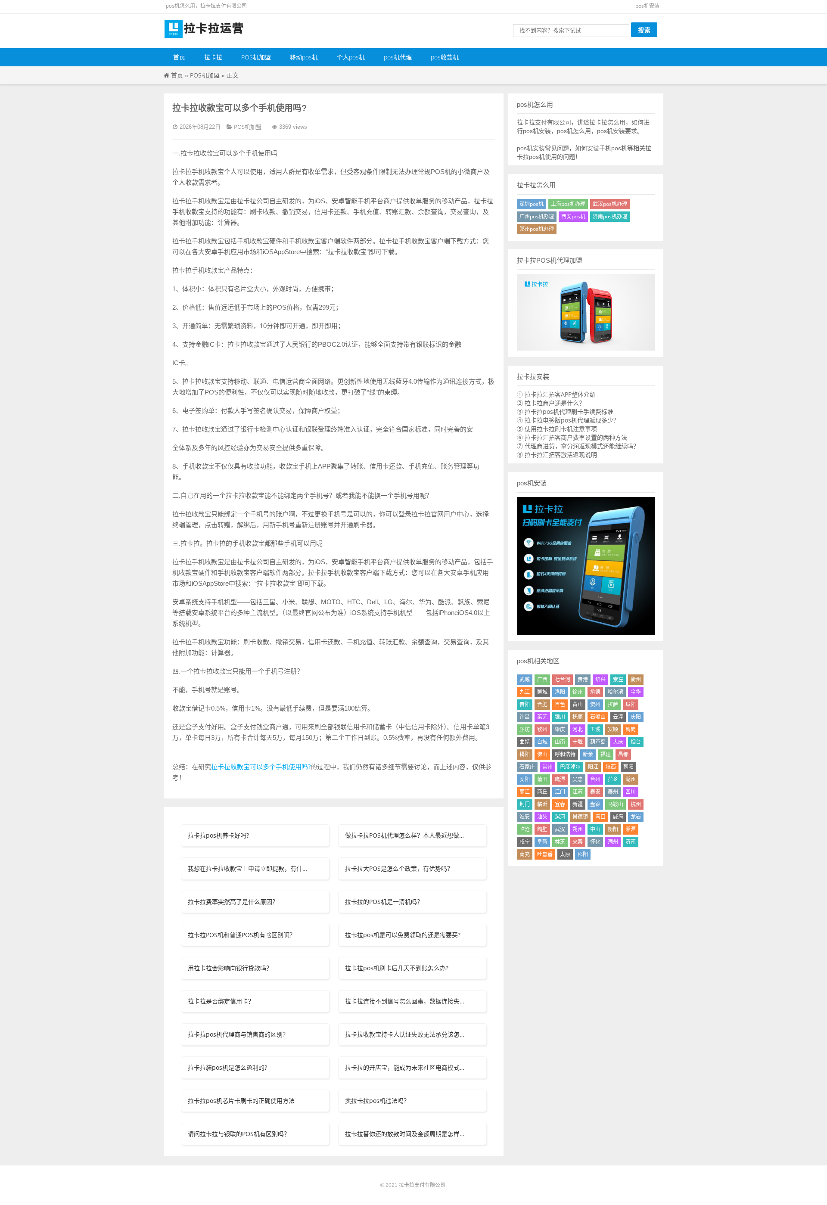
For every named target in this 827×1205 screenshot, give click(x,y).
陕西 (611, 766)
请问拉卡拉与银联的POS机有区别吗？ (239, 1134)
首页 (179, 57)
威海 (618, 816)
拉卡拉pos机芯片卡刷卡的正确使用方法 (241, 1100)
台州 (595, 779)
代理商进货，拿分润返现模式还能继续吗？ (582, 446)
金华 (636, 692)
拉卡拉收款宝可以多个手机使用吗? (261, 766)
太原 (565, 854)
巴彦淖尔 (570, 766)
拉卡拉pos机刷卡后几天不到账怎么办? (396, 968)
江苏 (577, 791)
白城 (542, 741)
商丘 (542, 791)
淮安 (524, 816)
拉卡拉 (213, 57)
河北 (577, 729)
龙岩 (636, 816)
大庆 (618, 741)
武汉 (560, 829)
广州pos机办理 (536, 216)
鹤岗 (630, 729)
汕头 (542, 816)
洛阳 (560, 692)
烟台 (636, 741)
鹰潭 (560, 779)
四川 (630, 791)
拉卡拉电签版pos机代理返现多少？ (572, 420)
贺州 (595, 704)
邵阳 (583, 854)
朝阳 (628, 766)
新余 (588, 754)
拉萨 (613, 704)
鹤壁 (542, 829)
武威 (524, 679)
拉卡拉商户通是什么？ (555, 403)
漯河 (560, 816)
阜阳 (630, 704)
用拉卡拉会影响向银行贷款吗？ (230, 968)
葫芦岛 (598, 741)
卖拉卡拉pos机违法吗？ (377, 1100)
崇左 (618, 679)
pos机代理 (398, 57)
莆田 (542, 779)
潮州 (613, 841)
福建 (605, 754)
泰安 (595, 791)
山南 (560, 741)
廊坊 (524, 729)
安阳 (524, 779)
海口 (600, 816)
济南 (630, 841)
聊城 (542, 692)
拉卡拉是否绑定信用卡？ (221, 1001)
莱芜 (542, 717)
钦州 (542, 729)
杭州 (636, 804)
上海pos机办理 (568, 204)
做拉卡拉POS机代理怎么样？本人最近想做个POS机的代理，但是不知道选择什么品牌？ (405, 835)
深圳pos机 (531, 204)
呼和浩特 (565, 754)
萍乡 (613, 779)
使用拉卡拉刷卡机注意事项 (561, 429)
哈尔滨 (615, 692)
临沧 (524, 829)
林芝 (560, 841)
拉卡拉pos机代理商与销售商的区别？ (238, 1034)
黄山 (577, 704)
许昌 (524, 717)
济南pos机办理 (610, 216)
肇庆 (560, 729)
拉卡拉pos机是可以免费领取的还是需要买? (402, 935)
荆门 (524, 804)
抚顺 (577, 717)
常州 (547, 766)
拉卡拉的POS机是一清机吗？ (384, 902)
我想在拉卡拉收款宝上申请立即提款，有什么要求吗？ (248, 868)
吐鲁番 (545, 854)
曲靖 (524, 741)
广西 (542, 679)
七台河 (562, 679)
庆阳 (636, 717)
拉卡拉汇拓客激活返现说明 (561, 454)
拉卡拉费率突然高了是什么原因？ (233, 902)
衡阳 (613, 829)
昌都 (623, 754)
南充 (524, 854)
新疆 (577, 804)
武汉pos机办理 (610, 204)
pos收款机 (445, 57)
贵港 (583, 679)
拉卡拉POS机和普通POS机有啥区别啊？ (241, 935)
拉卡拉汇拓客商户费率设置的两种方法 (576, 437)
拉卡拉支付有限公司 (422, 1185)
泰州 (613, 791)
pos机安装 (647, 5)
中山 (595, 829)
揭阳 (524, 754)
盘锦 (595, 804)
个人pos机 (351, 57)
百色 (560, 704)
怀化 (595, 841)
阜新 (542, 841)
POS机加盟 (256, 57)
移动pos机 (304, 57)
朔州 (577, 829)
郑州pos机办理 (536, 229)
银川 (560, 717)
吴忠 (577, 779)
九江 (524, 692)
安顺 (613, 729)
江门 (560, 791)
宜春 (560, 804)
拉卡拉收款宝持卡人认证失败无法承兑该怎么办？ (405, 1034)
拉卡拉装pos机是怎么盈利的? (227, 1067)
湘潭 (630, 829)
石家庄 (527, 766)
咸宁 (524, 841)
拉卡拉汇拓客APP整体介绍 (560, 394)
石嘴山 (598, 717)
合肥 (542, 704)
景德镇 (580, 816)
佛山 (542, 754)
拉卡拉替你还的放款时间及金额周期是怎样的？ (405, 1134)
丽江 (524, 791)
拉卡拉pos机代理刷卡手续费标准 (569, 411)
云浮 (618, 717)
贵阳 (524, 704)
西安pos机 (573, 216)
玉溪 (595, 729)
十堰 (577, 741)
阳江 (593, 766)
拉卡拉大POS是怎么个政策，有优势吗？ (399, 868)
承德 (595, 692)
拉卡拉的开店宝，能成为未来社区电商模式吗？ (405, 1067)
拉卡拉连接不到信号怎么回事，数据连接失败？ (405, 1001)
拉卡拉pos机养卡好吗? (218, 835)
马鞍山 (615, 804)
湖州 (630, 779)
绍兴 (600, 679)
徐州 (577, 692)
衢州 (636, 679)
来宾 (577, 841)
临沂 (542, 804)
